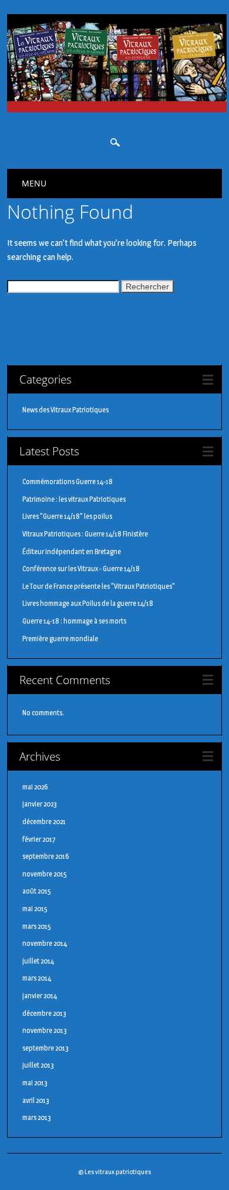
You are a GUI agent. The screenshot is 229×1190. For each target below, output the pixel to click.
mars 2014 (36, 978)
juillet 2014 (38, 960)
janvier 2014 (39, 995)
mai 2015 (35, 908)
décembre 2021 (44, 821)
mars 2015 (36, 926)
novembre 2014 (44, 943)
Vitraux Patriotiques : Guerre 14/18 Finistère (85, 533)
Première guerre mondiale (60, 638)
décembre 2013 (44, 1013)
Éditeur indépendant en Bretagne (71, 551)
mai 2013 (35, 1082)
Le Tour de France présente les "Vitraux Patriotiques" (98, 586)
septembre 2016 (45, 856)
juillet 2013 (38, 1065)
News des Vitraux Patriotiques (65, 409)
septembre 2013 (45, 1048)
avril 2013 (35, 1100)
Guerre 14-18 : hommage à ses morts (74, 620)
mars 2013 (36, 1117)
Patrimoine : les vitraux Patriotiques (74, 499)
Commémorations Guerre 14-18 (67, 481)
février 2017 (39, 839)
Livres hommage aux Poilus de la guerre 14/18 (87, 603)
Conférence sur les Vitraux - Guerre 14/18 (81, 568)
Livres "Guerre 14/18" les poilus (67, 516)
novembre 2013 (44, 1030)
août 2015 (36, 890)
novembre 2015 (44, 873)
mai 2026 (35, 786)
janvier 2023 (39, 803)
